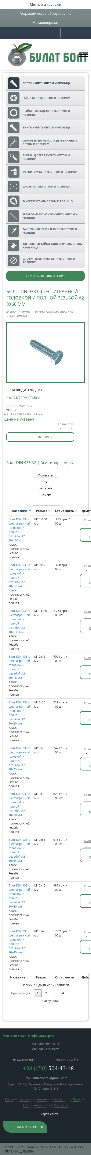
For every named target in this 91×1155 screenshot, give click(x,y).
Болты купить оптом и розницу (46, 83)
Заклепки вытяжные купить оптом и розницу (49, 231)
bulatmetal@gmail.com (50, 1078)
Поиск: (45, 495)
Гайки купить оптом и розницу (46, 98)
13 (34, 1001)
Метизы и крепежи (45, 4)
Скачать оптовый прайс (45, 276)
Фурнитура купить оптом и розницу (50, 172)
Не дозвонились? (24, 1059)
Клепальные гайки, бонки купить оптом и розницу (52, 245)
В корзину (44, 437)
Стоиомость (64, 511)
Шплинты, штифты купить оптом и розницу (49, 260)
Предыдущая (20, 993)
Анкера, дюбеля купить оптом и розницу (46, 157)
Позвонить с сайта (66, 1059)
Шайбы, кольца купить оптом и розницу (46, 112)
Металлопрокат (45, 22)
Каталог (78, 1099)
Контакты (61, 1105)
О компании (32, 1105)
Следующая (50, 1001)
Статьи (47, 1105)
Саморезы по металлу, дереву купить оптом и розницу (49, 142)
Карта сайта (49, 1114)
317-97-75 (45, 1049)
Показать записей (45, 481)
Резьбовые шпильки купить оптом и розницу (50, 216)
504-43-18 (45, 1044)
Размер (41, 511)
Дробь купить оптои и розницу (46, 186)
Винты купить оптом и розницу (46, 127)
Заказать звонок (30, 1127)
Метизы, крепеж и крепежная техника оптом (38, 1099)
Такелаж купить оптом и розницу (48, 201)
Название (19, 511)
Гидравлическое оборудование (46, 13)
